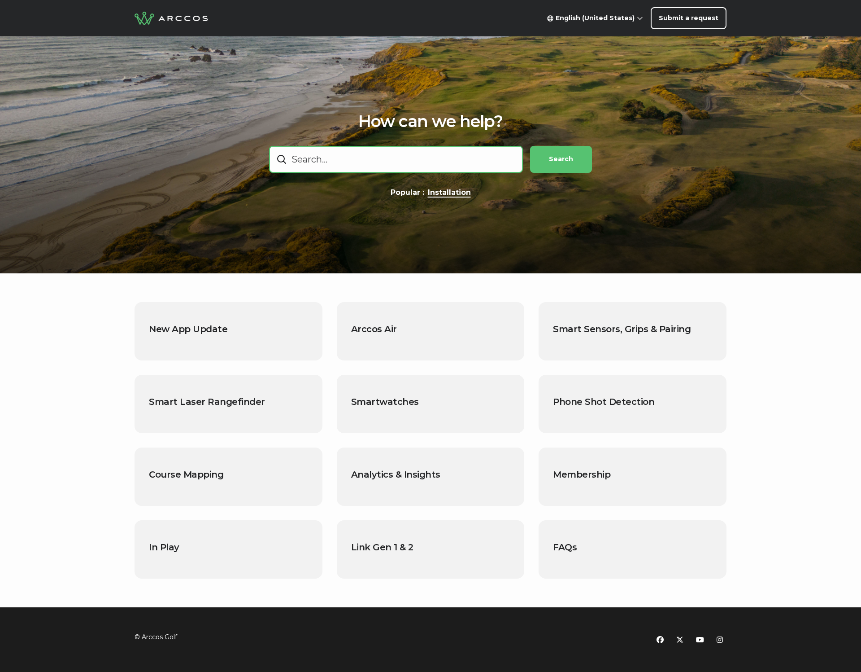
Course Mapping (186, 474)
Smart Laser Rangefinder (207, 401)
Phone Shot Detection (603, 401)
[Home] (171, 18)
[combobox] (396, 159)
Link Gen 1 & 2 (382, 547)
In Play (164, 547)
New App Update (188, 329)
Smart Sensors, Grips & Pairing (622, 329)
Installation (449, 192)
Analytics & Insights (395, 474)
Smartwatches (385, 401)
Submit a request (688, 18)
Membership (581, 474)
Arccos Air (374, 329)
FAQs (565, 547)
